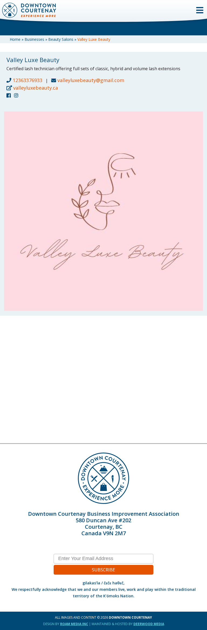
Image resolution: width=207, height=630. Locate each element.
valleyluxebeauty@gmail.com (90, 80)
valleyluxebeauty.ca (35, 88)
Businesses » (36, 39)
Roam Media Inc (74, 624)
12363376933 (26, 80)
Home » (17, 39)
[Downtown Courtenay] (103, 3)
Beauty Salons (60, 39)
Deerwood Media (148, 624)
